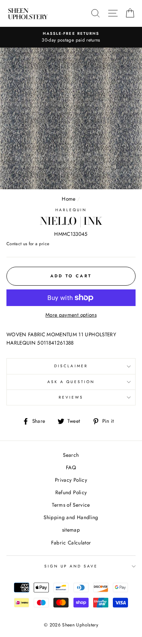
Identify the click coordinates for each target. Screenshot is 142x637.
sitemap (71, 529)
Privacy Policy (71, 480)
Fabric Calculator (71, 542)
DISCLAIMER (71, 366)
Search (71, 455)
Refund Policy (71, 492)
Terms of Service (71, 505)
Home (68, 199)
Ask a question (71, 382)
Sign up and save (71, 566)
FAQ (71, 467)
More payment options (71, 314)
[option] (71, 37)
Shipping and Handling (71, 517)
